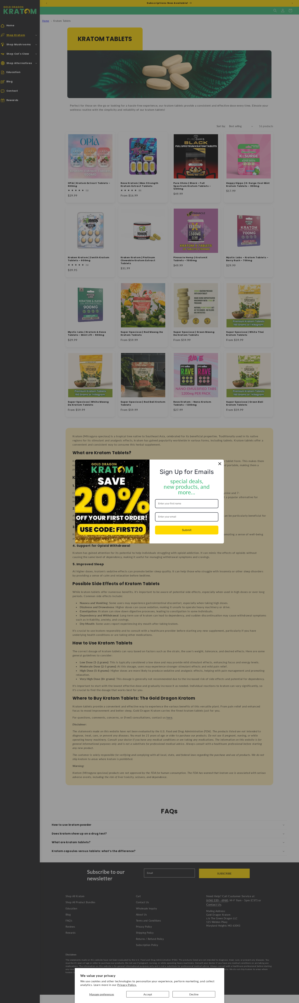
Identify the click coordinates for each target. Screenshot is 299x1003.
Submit (186, 530)
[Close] (220, 464)
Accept (147, 994)
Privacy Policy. (127, 984)
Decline (193, 994)
